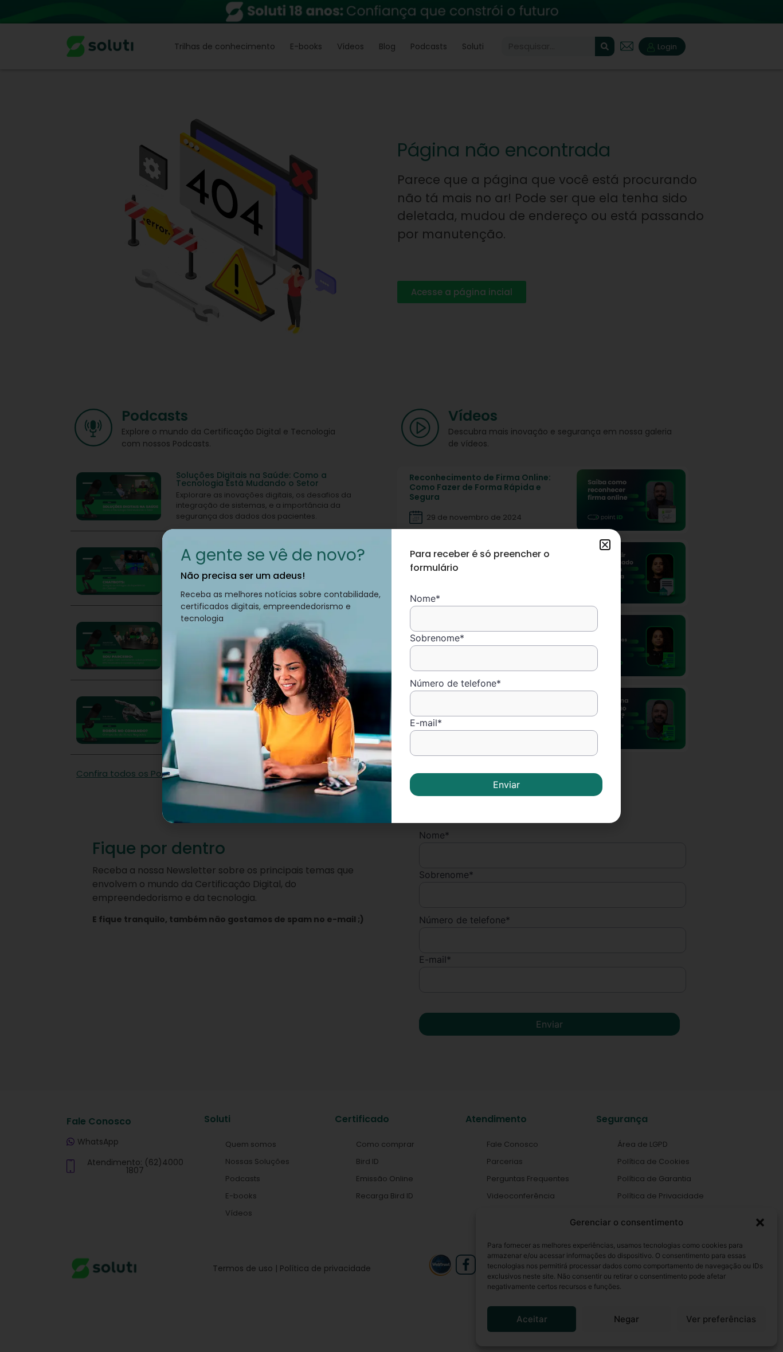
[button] (605, 544)
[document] (391, 676)
